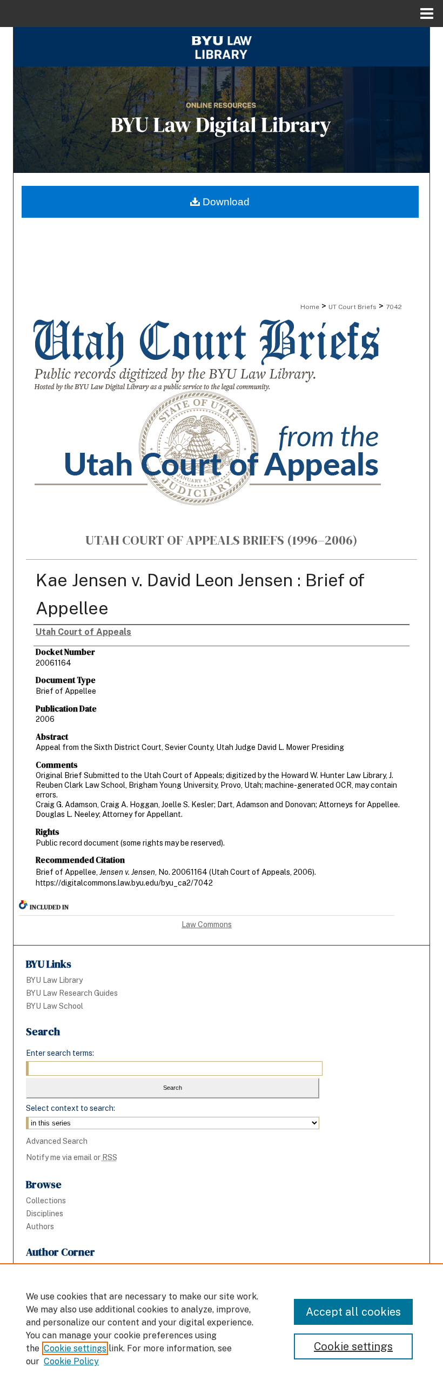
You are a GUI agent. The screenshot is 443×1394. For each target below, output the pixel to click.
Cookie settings (75, 1348)
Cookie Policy (71, 1361)
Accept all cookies (353, 1311)
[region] (221, 1328)
